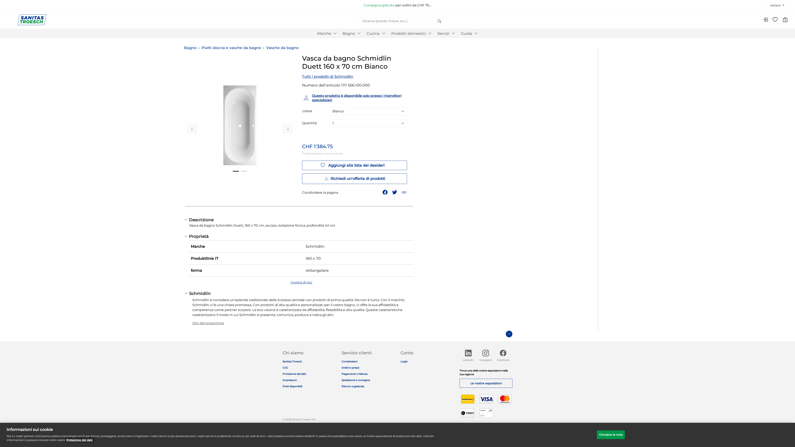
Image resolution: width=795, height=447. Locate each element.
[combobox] (401, 21)
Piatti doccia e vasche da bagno (231, 48)
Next (288, 129)
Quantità (309, 123)
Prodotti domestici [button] (409, 33)
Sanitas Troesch (292, 361)
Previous (192, 129)
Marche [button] (324, 33)
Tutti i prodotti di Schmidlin (327, 76)
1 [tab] (236, 171)
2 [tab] (244, 171)
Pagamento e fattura (354, 373)
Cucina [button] (374, 33)
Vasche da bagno (282, 48)
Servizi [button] (443, 33)
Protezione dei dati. (79, 440)
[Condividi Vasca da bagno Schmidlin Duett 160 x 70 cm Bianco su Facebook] (385, 192)
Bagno (190, 48)
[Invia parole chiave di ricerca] (439, 21)
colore (307, 111)
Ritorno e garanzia (353, 386)
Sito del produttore (208, 323)
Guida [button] (467, 33)
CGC (285, 367)
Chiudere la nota (611, 434)
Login (404, 361)
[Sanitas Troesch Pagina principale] (32, 20)
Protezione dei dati (294, 373)
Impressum (290, 380)
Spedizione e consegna (356, 380)
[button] (404, 192)
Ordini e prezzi (350, 367)
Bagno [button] (349, 33)
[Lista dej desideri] (775, 20)
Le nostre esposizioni (486, 383)
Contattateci (349, 361)
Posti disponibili (292, 386)
